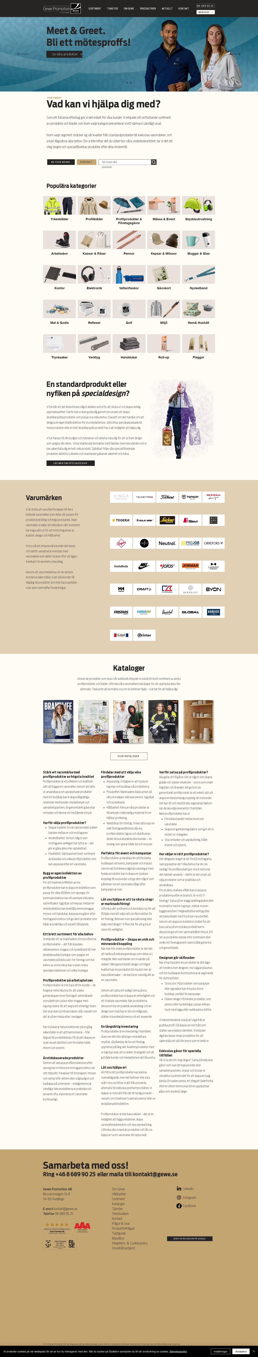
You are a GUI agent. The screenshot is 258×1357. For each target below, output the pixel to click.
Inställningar (220, 1351)
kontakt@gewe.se (155, 1174)
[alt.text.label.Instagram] (179, 1197)
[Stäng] (254, 1351)
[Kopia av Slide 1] (127, 83)
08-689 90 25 (64, 1214)
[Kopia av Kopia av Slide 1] (130, 82)
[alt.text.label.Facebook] (179, 1206)
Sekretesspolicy (178, 1351)
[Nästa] (235, 54)
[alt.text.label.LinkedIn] (179, 1188)
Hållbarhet (119, 1194)
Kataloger (118, 1204)
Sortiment (118, 1199)
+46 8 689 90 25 (75, 1174)
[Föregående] (23, 54)
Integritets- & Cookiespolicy (130, 1243)
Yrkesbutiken (120, 1214)
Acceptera (241, 1351)
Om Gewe (118, 1189)
